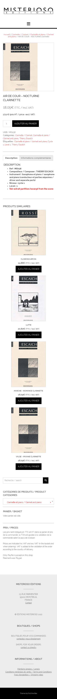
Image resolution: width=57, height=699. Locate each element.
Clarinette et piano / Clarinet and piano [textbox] (28, 502)
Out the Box (32, 693)
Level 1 (8, 145)
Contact (28, 603)
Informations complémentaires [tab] (36, 158)
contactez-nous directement (28, 639)
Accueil (7, 34)
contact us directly (28, 647)
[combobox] (28, 501)
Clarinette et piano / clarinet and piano (30, 141)
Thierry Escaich (26, 138)
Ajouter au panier (25, 123)
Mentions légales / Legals (28, 669)
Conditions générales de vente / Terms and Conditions (28, 672)
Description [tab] (11, 158)
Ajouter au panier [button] (28, 269)
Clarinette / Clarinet (20, 34)
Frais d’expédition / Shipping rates (28, 675)
